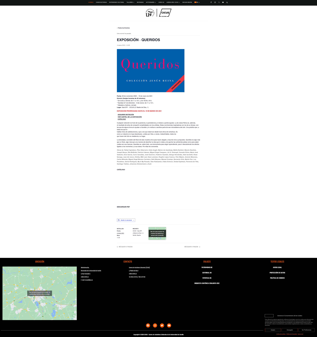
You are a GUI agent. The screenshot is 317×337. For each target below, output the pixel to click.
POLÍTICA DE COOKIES (277, 278)
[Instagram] (155, 325)
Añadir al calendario (126, 220)
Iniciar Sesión (187, 2)
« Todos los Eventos (123, 28)
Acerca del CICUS (172, 2)
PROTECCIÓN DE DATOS (277, 272)
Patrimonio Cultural (116, 2)
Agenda (90, 2)
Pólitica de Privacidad (291, 334)
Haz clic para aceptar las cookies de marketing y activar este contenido (157, 233)
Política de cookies (281, 334)
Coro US (161, 2)
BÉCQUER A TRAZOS (125, 247)
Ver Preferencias (306, 330)
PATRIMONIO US (207, 267)
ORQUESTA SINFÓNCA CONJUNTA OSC (207, 283)
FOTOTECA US (206, 278)
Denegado (290, 330)
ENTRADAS (140, 2)
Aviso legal (300, 334)
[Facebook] (148, 325)
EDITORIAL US (207, 272)
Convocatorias (101, 2)
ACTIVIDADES (150, 2)
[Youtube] (169, 325)
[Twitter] (162, 325)
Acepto (273, 330)
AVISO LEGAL (277, 267)
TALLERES (130, 2)
